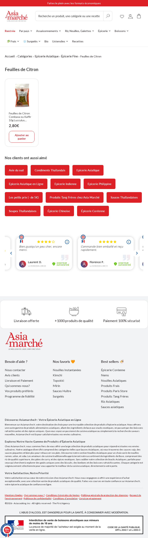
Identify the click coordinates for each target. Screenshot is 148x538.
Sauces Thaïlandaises (124, 197)
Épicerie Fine (69, 56)
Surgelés (58, 396)
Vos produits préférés (19, 391)
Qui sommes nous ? (34, 495)
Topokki (58, 380)
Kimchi (57, 375)
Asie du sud (16, 170)
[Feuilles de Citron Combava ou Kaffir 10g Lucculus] (21, 95)
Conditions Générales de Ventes (63, 495)
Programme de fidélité (19, 396)
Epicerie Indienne (66, 184)
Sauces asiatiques (112, 407)
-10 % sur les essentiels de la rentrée (74, 4)
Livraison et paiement (90, 498)
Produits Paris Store (114, 391)
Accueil (10, 56)
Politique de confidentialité (37, 498)
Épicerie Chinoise (59, 211)
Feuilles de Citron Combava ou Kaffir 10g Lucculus (20, 117)
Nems (105, 375)
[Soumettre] (107, 16)
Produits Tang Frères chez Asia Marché (74, 197)
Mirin (56, 385)
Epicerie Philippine (99, 184)
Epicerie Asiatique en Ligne (26, 184)
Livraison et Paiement (19, 380)
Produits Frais (110, 385)
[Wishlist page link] (122, 16)
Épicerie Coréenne (93, 211)
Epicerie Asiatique (47, 56)
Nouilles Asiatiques (113, 380)
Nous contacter (15, 370)
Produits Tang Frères (115, 396)
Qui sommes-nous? (17, 385)
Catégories (25, 56)
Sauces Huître (62, 391)
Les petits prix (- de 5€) (24, 197)
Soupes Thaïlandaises (22, 211)
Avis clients (12, 375)
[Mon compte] (130, 16)
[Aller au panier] (139, 16)
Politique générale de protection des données (104, 495)
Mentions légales (14, 495)
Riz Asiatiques (110, 401)
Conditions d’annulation (65, 498)
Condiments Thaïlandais (50, 170)
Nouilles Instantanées (67, 370)
